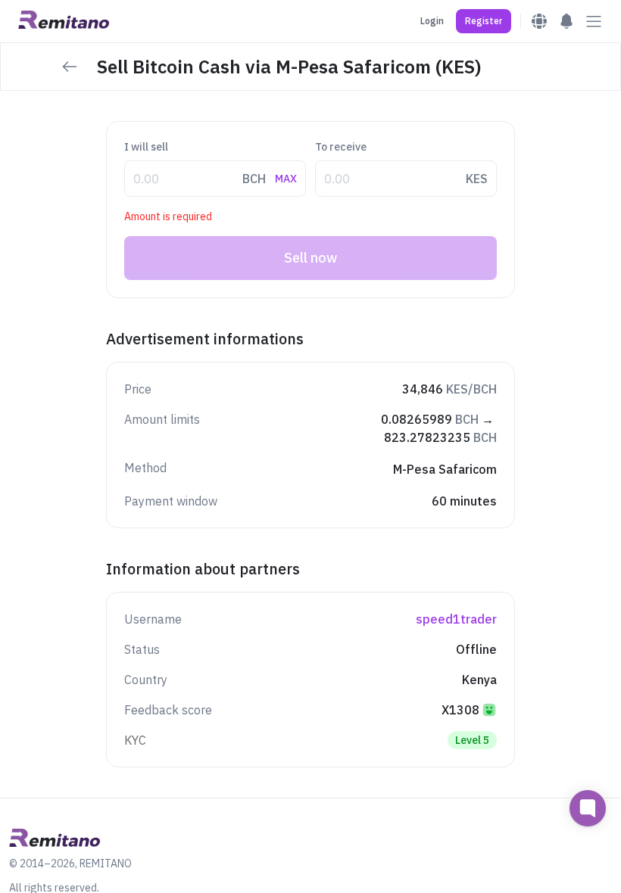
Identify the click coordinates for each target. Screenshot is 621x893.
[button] (483, 21)
